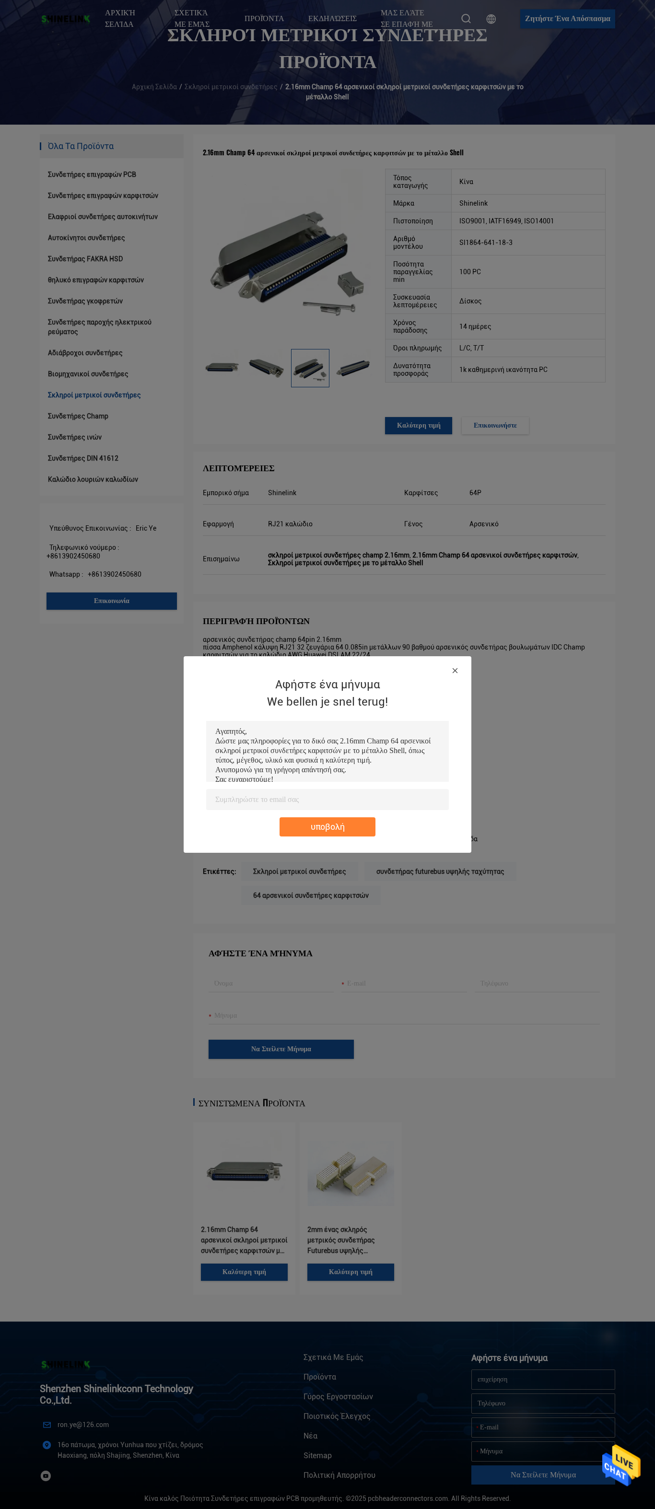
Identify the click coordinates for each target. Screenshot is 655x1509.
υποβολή (328, 827)
